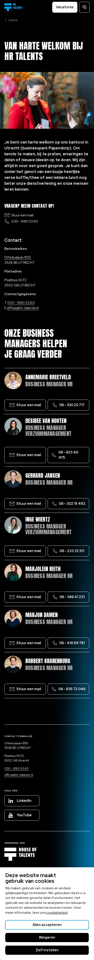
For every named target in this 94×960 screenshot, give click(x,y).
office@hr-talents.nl (23, 308)
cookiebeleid (57, 912)
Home (13, 20)
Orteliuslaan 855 (17, 257)
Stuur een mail (22, 215)
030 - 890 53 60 (24, 221)
